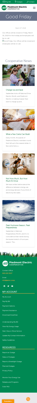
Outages (19, 2)
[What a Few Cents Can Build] (18, 110)
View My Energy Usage (10, 326)
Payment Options (8, 306)
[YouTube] (12, 286)
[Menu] (34, 7)
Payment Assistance (9, 310)
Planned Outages (8, 366)
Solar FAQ (5, 387)
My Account (6, 297)
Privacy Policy (7, 371)
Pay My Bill (6, 301)
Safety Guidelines (8, 340)
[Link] (14, 7)
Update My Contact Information (13, 335)
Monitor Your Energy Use (11, 377)
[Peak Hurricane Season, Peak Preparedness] (18, 201)
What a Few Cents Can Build (18, 134)
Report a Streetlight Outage (12, 361)
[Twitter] (8, 286)
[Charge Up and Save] (18, 66)
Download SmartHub (9, 315)
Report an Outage (8, 352)
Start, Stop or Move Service (12, 331)
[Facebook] (4, 286)
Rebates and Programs (10, 382)
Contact (31, 2)
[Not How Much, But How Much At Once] (18, 154)
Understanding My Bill (10, 322)
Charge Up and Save (14, 90)
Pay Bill (8, 2)
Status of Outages (8, 357)
